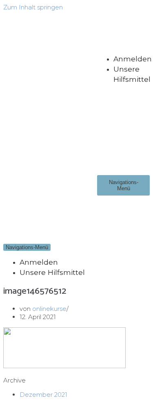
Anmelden (132, 58)
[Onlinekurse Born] (50, 119)
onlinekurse (49, 309)
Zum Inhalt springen (33, 7)
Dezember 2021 (43, 394)
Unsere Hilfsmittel (52, 272)
